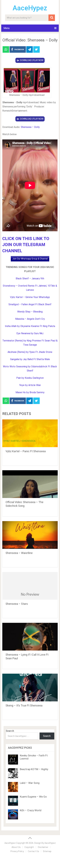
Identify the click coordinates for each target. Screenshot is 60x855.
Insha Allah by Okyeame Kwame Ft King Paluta (30, 326)
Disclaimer (43, 847)
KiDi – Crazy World (30, 810)
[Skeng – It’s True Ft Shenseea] (30, 687)
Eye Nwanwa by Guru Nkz (30, 333)
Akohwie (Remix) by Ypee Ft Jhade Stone (30, 352)
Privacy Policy (17, 851)
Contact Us (33, 851)
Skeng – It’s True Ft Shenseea (24, 705)
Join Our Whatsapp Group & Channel (30, 258)
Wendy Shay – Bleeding (30, 311)
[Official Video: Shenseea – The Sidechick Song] (30, 484)
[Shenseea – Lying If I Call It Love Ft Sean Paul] (30, 637)
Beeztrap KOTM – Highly (34, 769)
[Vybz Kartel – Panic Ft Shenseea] (30, 433)
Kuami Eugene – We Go (33, 796)
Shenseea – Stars (17, 603)
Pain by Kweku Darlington (30, 377)
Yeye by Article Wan (30, 385)
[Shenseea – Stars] (30, 586)
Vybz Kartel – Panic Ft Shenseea (26, 451)
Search (10, 730)
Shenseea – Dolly (30, 127)
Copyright (29, 847)
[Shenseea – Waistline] (30, 535)
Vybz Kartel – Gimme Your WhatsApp (30, 297)
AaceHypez (30, 8)
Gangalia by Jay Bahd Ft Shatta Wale (30, 359)
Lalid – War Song (30, 782)
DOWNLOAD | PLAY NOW (31, 60)
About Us (16, 847)
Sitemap (47, 851)
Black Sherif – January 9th (30, 278)
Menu (7, 28)
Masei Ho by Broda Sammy (30, 392)
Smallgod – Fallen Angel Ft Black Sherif (29, 304)
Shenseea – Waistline (19, 553)
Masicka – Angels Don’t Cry (30, 318)
